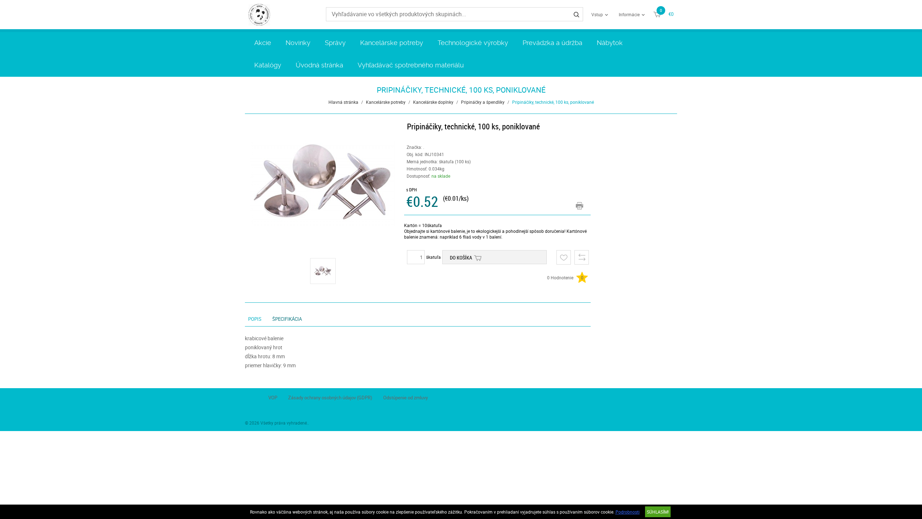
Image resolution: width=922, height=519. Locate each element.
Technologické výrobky (473, 42)
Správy (335, 42)
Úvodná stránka (319, 65)
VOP (272, 397)
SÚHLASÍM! (658, 512)
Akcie (262, 42)
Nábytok (610, 42)
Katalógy (267, 65)
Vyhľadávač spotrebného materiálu (411, 65)
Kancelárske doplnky (433, 102)
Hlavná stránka (343, 102)
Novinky (298, 42)
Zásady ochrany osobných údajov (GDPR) (330, 397)
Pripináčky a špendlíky (483, 102)
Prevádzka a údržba (552, 42)
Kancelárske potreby (391, 42)
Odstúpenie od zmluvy (405, 397)
